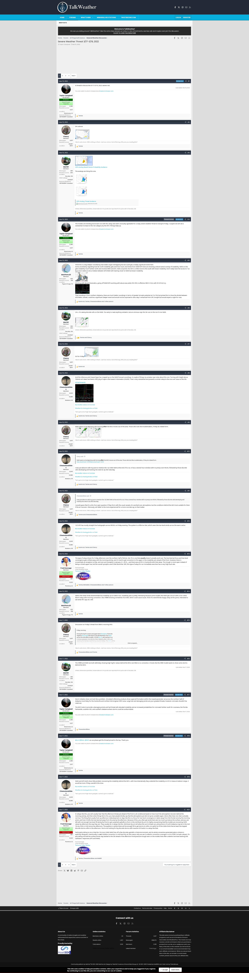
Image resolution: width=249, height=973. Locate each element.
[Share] (185, 81)
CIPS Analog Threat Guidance (86, 201)
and (86, 337)
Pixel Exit (115, 964)
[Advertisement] (116, 60)
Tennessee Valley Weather (82, 571)
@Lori (77, 740)
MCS (110, 635)
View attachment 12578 (83, 462)
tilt (83, 635)
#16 (188, 659)
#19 (188, 777)
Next (73, 76)
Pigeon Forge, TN (67, 284)
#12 (188, 521)
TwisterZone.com (128, 17)
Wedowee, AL (68, 113)
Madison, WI (69, 400)
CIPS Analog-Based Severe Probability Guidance (91, 167)
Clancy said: (80, 456)
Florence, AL (69, 586)
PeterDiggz (152, 948)
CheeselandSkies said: (83, 496)
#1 (189, 81)
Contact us (137, 908)
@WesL (81, 740)
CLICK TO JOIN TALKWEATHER (124, 33)
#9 (189, 422)
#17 (188, 695)
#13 (188, 554)
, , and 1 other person (95, 301)
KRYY (71, 146)
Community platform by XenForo (88, 964)
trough (86, 635)
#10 (188, 451)
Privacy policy (158, 908)
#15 (188, 620)
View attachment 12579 (97, 462)
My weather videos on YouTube (85, 405)
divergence (104, 634)
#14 (188, 591)
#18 (188, 736)
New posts (63, 23)
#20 (188, 810)
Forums (72, 17)
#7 (189, 344)
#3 (189, 153)
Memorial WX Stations (106, 17)
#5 (188, 260)
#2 (189, 122)
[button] (92, 17)
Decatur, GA (69, 176)
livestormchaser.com (106, 91)
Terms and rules (147, 908)
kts (99, 637)
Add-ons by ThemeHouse (170, 964)
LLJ (101, 637)
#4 (188, 219)
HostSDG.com (158, 964)
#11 (188, 491)
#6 (189, 308)
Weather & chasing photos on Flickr (86, 408)
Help (165, 908)
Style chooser (64, 908)
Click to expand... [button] (132, 643)
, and (87, 416)
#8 (189, 373)
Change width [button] (74, 908)
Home (62, 17)
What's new (86, 17)
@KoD (87, 740)
